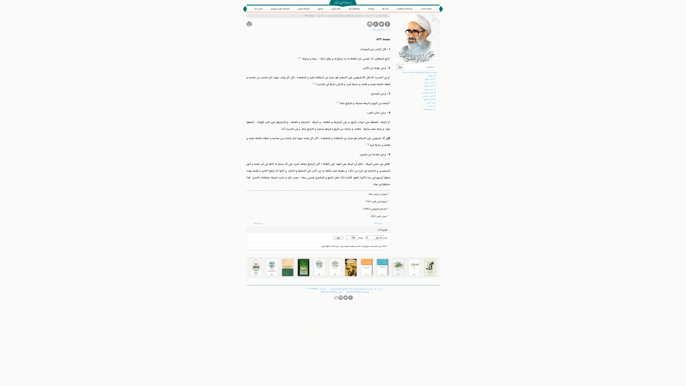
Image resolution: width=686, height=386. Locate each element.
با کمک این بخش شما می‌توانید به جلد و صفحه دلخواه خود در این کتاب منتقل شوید (354, 246)
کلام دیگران (335, 8)
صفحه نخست (426, 8)
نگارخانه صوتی (303, 8)
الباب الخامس (427, 92)
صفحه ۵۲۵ (258, 223)
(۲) (313, 83)
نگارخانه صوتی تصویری (280, 8)
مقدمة (430, 75)
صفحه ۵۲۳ (378, 223)
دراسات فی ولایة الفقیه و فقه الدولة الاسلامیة (420, 72)
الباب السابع (428, 99)
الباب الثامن (431, 102)
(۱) (299, 58)
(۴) (367, 144)
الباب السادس (427, 96)
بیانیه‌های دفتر (354, 8)
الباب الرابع (429, 89)
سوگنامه (371, 8)
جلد (385, 237)
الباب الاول (429, 79)
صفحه (360, 237)
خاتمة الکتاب (428, 109)
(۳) (336, 102)
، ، (356, 288)
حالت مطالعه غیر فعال (381, 29)
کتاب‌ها (385, 8)
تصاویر (320, 8)
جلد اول (320, 16)
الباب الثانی (428, 82)
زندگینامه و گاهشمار (404, 8)
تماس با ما (258, 8)
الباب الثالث (428, 86)
